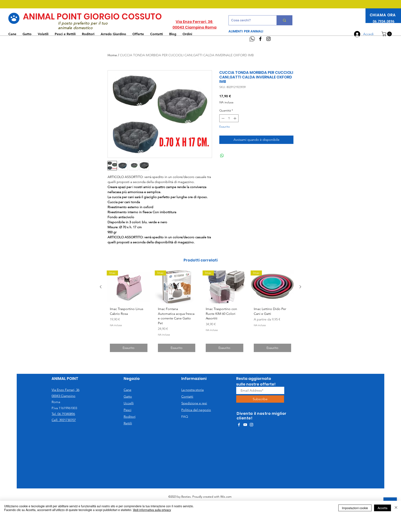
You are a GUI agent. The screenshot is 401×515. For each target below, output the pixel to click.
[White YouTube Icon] (245, 424)
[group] (200, 312)
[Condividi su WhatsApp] (222, 155)
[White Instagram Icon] (251, 424)
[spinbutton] (229, 118)
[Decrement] (222, 118)
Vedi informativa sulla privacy (152, 510)
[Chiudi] (395, 508)
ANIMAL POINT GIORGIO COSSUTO (92, 16)
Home (112, 55)
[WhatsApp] (252, 39)
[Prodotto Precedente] (100, 286)
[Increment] (235, 118)
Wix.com (226, 496)
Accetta (382, 508)
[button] (387, 34)
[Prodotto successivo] (300, 286)
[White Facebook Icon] (239, 424)
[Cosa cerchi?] (284, 20)
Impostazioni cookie (355, 508)
